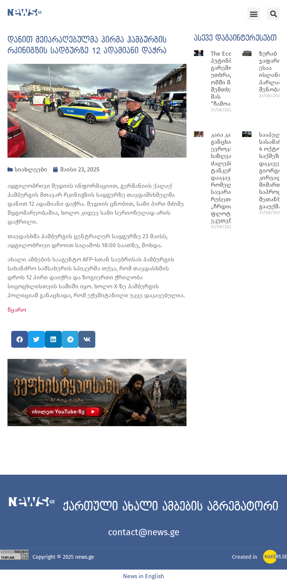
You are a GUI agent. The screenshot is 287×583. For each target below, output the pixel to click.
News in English (143, 576)
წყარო (16, 309)
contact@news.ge (143, 532)
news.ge (84, 557)
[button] (253, 13)
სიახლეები (31, 169)
